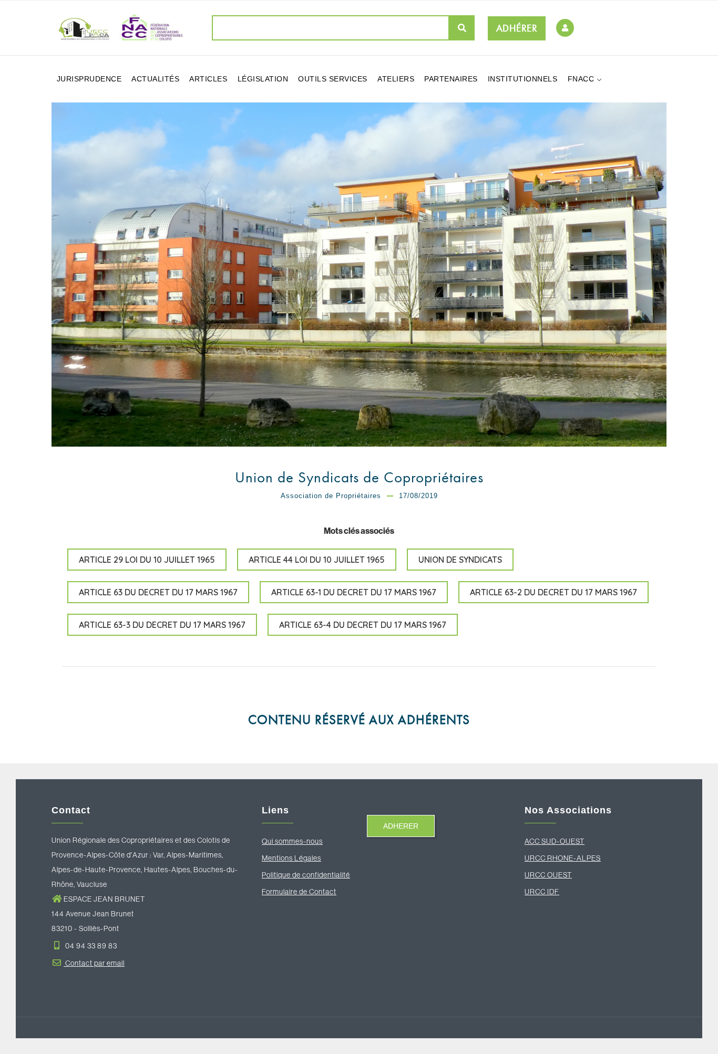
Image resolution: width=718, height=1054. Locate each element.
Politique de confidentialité (306, 875)
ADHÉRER (517, 28)
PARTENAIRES (451, 79)
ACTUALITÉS (155, 79)
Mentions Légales (291, 858)
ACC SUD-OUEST (554, 841)
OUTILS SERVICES (332, 79)
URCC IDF (542, 891)
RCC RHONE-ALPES (565, 858)
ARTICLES (208, 79)
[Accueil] (117, 27)
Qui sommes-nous (292, 841)
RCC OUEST (551, 875)
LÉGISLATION (263, 79)
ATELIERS (395, 79)
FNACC (582, 79)
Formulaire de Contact (299, 891)
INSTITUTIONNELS (523, 79)
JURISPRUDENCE (89, 79)
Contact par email (94, 963)
